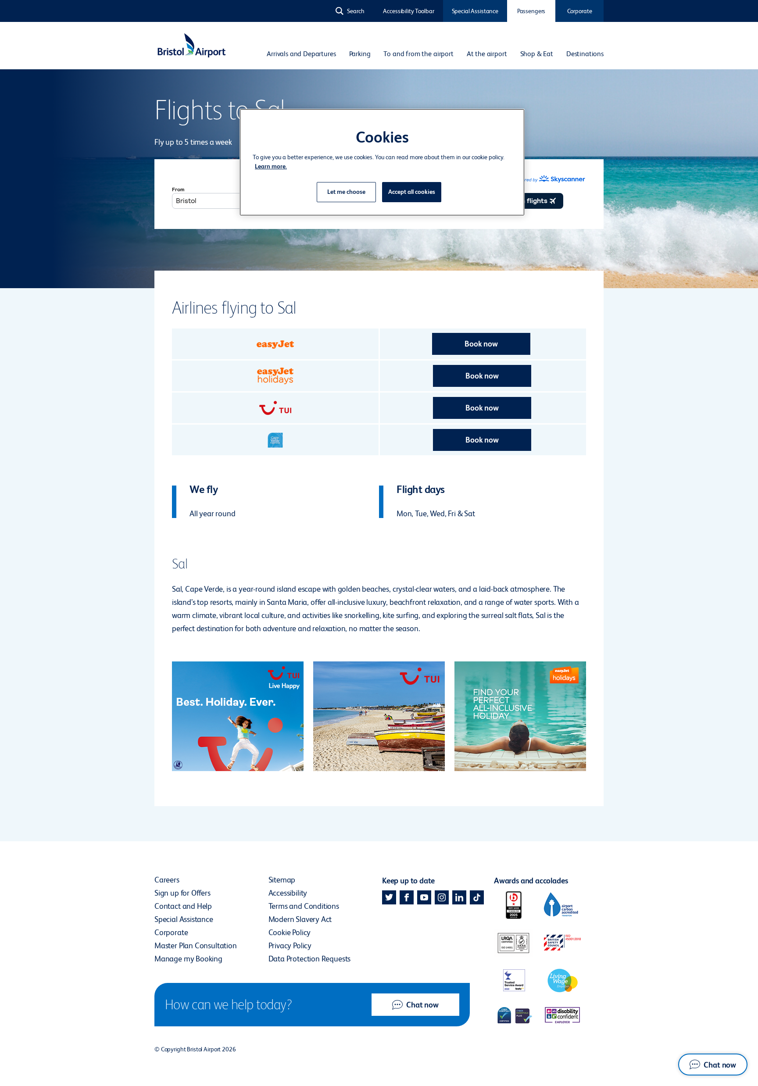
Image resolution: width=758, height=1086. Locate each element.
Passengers (531, 10)
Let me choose (346, 191)
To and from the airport (418, 54)
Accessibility (287, 892)
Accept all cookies (411, 191)
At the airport (487, 54)
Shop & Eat (536, 54)
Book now (481, 343)
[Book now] (275, 344)
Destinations (585, 54)
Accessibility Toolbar (408, 10)
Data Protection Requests (309, 958)
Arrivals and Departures (301, 54)
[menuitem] (301, 54)
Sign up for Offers (182, 892)
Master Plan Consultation (195, 945)
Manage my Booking (188, 958)
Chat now (422, 1004)
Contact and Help (183, 906)
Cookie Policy (289, 932)
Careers (166, 879)
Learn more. (271, 166)
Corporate (579, 10)
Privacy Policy (289, 945)
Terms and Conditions (303, 906)
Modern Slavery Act (300, 919)
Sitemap (282, 879)
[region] (382, 162)
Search (356, 10)
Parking (360, 54)
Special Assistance (475, 10)
